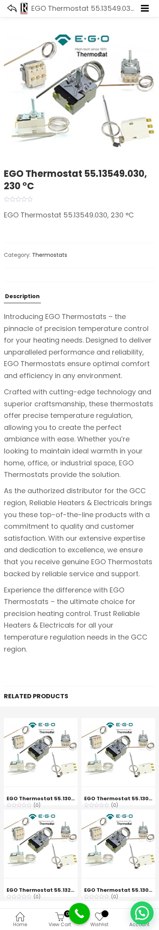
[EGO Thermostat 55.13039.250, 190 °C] (118, 814)
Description (22, 297)
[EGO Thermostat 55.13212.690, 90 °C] (41, 814)
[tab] (22, 298)
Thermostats (49, 255)
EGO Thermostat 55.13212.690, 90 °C (56, 890)
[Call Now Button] (79, 913)
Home (20, 924)
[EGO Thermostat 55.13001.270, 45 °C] (118, 722)
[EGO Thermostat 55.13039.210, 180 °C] (41, 722)
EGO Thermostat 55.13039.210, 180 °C (57, 798)
